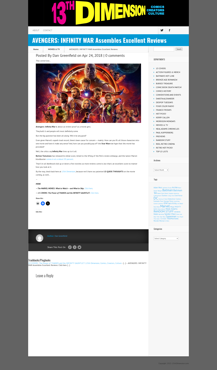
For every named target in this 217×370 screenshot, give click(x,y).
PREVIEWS (160, 136)
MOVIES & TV (54, 49)
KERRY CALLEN (162, 117)
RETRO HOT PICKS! (164, 147)
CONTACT (47, 30)
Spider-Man (170, 214)
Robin (156, 214)
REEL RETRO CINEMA (165, 144)
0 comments (115, 55)
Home (36, 49)
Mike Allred (161, 209)
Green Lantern (158, 203)
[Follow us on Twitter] (162, 30)
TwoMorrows (172, 218)
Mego (172, 207)
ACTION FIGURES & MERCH (168, 72)
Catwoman (157, 196)
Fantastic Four (158, 201)
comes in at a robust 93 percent (59, 159)
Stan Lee (179, 214)
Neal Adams (171, 208)
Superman (171, 216)
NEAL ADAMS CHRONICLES (167, 129)
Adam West (158, 187)
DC (156, 198)
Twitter (79, 247)
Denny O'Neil (163, 199)
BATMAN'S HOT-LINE (165, 76)
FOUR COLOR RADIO (165, 106)
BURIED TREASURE (164, 83)
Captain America (174, 193)
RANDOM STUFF (163, 140)
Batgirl (160, 191)
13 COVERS (161, 68)
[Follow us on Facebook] (169, 30)
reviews (177, 211)
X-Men (167, 221)
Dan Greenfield (64, 55)
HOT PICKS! (161, 113)
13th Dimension (68, 171)
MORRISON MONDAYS (165, 121)
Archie (175, 187)
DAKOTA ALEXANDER (165, 98)
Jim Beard (180, 203)
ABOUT (36, 30)
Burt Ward (164, 193)
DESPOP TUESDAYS (164, 102)
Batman (167, 190)
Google (70, 247)
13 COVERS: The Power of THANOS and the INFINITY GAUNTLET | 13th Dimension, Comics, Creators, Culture (75, 263)
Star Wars (163, 217)
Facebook (75, 247)
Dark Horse (178, 196)
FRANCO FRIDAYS (163, 110)
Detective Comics (174, 199)
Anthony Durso (167, 188)
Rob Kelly (161, 214)
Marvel (165, 206)
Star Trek (156, 217)
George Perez (168, 201)
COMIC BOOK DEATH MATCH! (168, 87)
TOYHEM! (163, 219)
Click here (88, 188)
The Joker (157, 219)
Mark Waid (157, 207)
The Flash (180, 217)
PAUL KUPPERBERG (164, 132)
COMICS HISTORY (163, 91)
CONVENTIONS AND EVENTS (168, 95)
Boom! (159, 193)
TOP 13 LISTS (162, 151)
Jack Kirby (172, 203)
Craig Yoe (171, 196)
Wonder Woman (159, 221)
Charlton (164, 196)
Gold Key (177, 201)
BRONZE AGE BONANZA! (166, 79)
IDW (166, 203)
